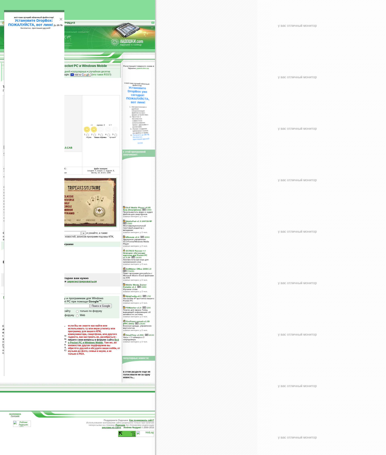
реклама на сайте (111, 427)
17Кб (148, 296)
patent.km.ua (143, 68)
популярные (79, 71)
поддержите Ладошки (15, 415)
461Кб (151, 335)
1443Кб (138, 258)
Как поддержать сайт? (141, 420)
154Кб (129, 224)
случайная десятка (99, 71)
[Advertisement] (77, 9)
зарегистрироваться (82, 281)
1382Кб (142, 324)
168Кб (143, 287)
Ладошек (120, 425)
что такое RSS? (101, 74)
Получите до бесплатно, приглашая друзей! (141, 137)
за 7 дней (64, 71)
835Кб (148, 210)
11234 (140, 143)
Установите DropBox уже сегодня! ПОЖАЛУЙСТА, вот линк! (137, 95)
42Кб (148, 308)
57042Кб (130, 271)
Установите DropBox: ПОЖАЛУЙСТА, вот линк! (30, 22)
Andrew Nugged (132, 427)
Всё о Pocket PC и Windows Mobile (93, 341)
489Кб (147, 237)
